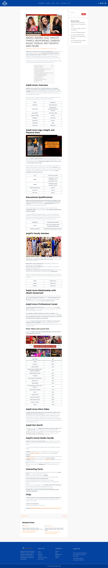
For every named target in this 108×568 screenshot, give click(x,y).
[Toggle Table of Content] (51, 66)
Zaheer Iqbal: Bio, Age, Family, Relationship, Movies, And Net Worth (32, 528)
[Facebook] (100, 3)
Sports (53, 3)
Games (57, 3)
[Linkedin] (105, 3)
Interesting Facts (38, 80)
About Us (40, 552)
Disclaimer (40, 554)
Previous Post (23, 516)
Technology (63, 3)
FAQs (36, 81)
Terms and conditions (42, 557)
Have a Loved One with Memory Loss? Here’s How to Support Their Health (78, 24)
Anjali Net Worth (38, 77)
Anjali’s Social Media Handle (40, 79)
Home (39, 551)
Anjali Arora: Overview (39, 67)
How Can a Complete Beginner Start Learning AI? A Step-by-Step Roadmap (78, 36)
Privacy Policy (41, 559)
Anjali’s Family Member (39, 71)
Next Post (64, 516)
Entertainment (41, 3)
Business (48, 3)
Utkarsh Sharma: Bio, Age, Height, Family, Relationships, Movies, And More (54, 529)
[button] (98, 3)
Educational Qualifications (40, 70)
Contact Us (40, 556)
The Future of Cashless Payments (78, 32)
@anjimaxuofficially (34, 453)
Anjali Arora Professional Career (41, 74)
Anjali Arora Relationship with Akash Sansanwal (44, 72)
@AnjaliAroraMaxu (31, 458)
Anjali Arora (48, 459)
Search (72, 12)
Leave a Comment (26, 530)
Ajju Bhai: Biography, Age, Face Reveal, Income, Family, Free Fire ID (46, 508)
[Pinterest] (102, 3)
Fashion (57, 551)
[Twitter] (103, 3)
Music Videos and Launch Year (42, 75)
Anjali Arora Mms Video (39, 76)
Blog (69, 3)
